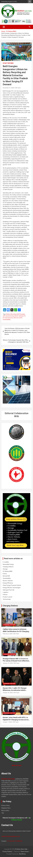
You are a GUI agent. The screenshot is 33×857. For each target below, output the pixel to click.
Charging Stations (8, 567)
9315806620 (18, 841)
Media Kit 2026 (16, 765)
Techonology (7, 599)
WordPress (22, 854)
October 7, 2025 (7, 722)
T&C (2, 813)
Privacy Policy (5, 805)
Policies (5, 594)
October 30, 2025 (8, 692)
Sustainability (7, 319)
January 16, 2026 (8, 663)
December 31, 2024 (8, 88)
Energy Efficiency (8, 583)
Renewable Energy (8, 564)
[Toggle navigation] (3, 27)
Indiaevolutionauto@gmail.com (10, 836)
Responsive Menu (30, 1)
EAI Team (18, 88)
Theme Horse (24, 851)
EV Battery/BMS (8, 63)
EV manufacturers (8, 318)
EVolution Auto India (21, 849)
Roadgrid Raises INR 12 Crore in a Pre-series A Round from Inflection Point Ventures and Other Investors (16, 661)
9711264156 (10, 841)
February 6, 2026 (7, 633)
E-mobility (6, 562)
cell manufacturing (8, 316)
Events (5, 573)
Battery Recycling (11, 314)
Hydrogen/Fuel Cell (8, 590)
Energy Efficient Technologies (11, 587)
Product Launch (7, 597)
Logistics (5, 592)
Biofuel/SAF (6, 576)
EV (24, 316)
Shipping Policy (5, 808)
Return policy (5, 810)
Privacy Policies (7, 851)
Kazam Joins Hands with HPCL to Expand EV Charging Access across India (16, 719)
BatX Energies (21, 314)
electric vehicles (18, 316)
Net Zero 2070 (18, 318)
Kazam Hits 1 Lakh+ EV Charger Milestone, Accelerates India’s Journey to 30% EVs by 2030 (15, 690)
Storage (5, 569)
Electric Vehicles (8, 580)
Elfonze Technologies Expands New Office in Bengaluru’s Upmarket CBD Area (15, 341)
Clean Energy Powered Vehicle (12, 585)
